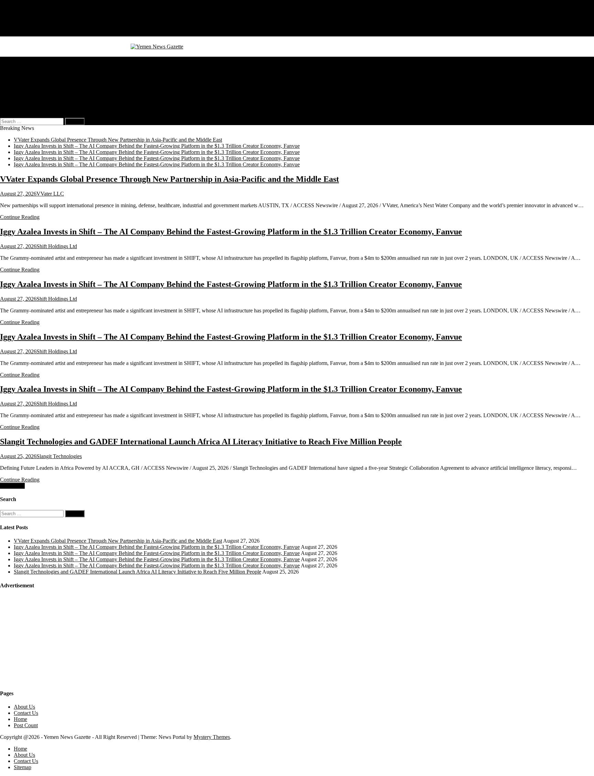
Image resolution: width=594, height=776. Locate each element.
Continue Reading (20, 217)
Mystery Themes (212, 737)
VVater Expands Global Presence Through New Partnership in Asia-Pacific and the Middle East (118, 140)
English (36, 103)
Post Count (26, 725)
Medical (22, 72)
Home (20, 15)
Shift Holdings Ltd (56, 246)
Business (23, 66)
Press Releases (29, 97)
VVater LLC (50, 194)
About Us (24, 21)
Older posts (12, 486)
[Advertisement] (51, 639)
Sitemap (22, 33)
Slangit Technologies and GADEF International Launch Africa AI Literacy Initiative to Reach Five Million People (201, 441)
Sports (21, 84)
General (22, 60)
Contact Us (26, 27)
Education (25, 90)
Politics (22, 78)
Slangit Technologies (59, 456)
